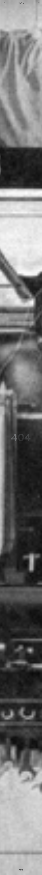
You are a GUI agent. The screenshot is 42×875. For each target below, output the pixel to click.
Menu (21, 3)
